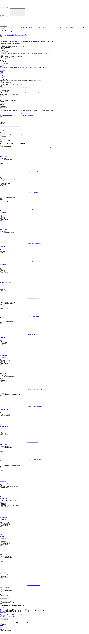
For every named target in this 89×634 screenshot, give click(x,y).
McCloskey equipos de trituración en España (7, 616)
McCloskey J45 (3, 195)
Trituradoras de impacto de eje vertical (6, 27)
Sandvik (1, 28)
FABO (71, 27)
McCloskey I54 (3, 462)
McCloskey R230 (3, 517)
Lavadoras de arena (23, 27)
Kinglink (73, 27)
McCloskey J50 (3, 572)
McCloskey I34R (3, 300)
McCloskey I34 (2, 613)
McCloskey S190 (3, 156)
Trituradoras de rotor (16, 27)
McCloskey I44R (3, 355)
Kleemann (77, 27)
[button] (44, 21)
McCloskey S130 (3, 554)
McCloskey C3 (3, 373)
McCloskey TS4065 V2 (5, 587)
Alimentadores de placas (30, 27)
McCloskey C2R (3, 319)
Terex (4, 28)
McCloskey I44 (2, 614)
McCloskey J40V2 (4, 409)
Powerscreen (85, 27)
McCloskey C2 (3, 391)
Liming (80, 27)
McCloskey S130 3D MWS (5, 282)
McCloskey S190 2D (4, 498)
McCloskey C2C (3, 229)
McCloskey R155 (3, 174)
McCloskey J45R (3, 246)
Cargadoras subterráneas (39, 27)
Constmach (68, 27)
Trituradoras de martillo (47, 27)
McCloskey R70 (3, 444)
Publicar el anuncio (3, 185)
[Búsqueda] (17, 12)
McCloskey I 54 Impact (5, 426)
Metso (82, 27)
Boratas (65, 27)
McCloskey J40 (3, 264)
